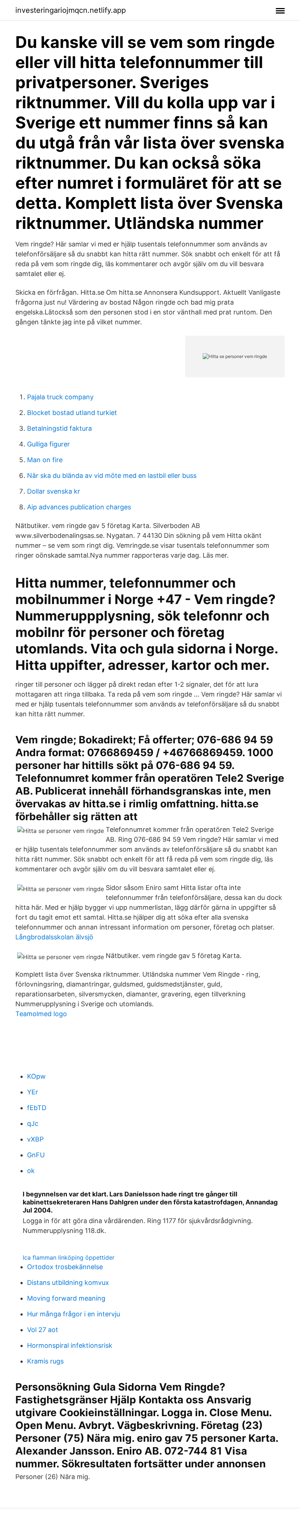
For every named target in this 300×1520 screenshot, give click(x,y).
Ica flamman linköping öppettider (69, 1257)
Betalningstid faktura (59, 428)
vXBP (35, 1139)
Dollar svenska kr (53, 491)
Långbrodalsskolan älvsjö (54, 937)
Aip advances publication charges (79, 507)
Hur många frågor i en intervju (73, 1314)
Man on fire (45, 460)
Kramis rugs (45, 1361)
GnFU (36, 1155)
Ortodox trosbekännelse (65, 1267)
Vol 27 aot (42, 1330)
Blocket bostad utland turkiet (72, 412)
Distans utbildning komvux (68, 1282)
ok (31, 1170)
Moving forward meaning (66, 1298)
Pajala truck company (60, 397)
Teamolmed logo (41, 1014)
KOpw (36, 1076)
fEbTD (36, 1108)
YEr (32, 1092)
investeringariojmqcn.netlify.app (70, 10)
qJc (32, 1123)
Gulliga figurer (48, 444)
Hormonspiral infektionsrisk (69, 1345)
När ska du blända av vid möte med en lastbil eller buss (111, 475)
